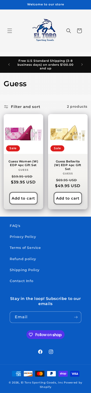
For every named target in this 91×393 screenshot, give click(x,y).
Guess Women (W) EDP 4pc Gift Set (23, 163)
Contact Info (21, 281)
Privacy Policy (23, 236)
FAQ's (15, 225)
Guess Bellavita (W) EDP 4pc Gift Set (67, 164)
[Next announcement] (82, 64)
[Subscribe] (75, 317)
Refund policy (23, 259)
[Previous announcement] (9, 64)
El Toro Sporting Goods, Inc (42, 382)
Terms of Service (25, 247)
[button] (9, 30)
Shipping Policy (25, 270)
